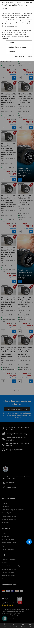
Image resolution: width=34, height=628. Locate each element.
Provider (29, 56)
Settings (11, 42)
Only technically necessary (17, 47)
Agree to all (12, 52)
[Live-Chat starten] (29, 542)
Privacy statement (19, 56)
